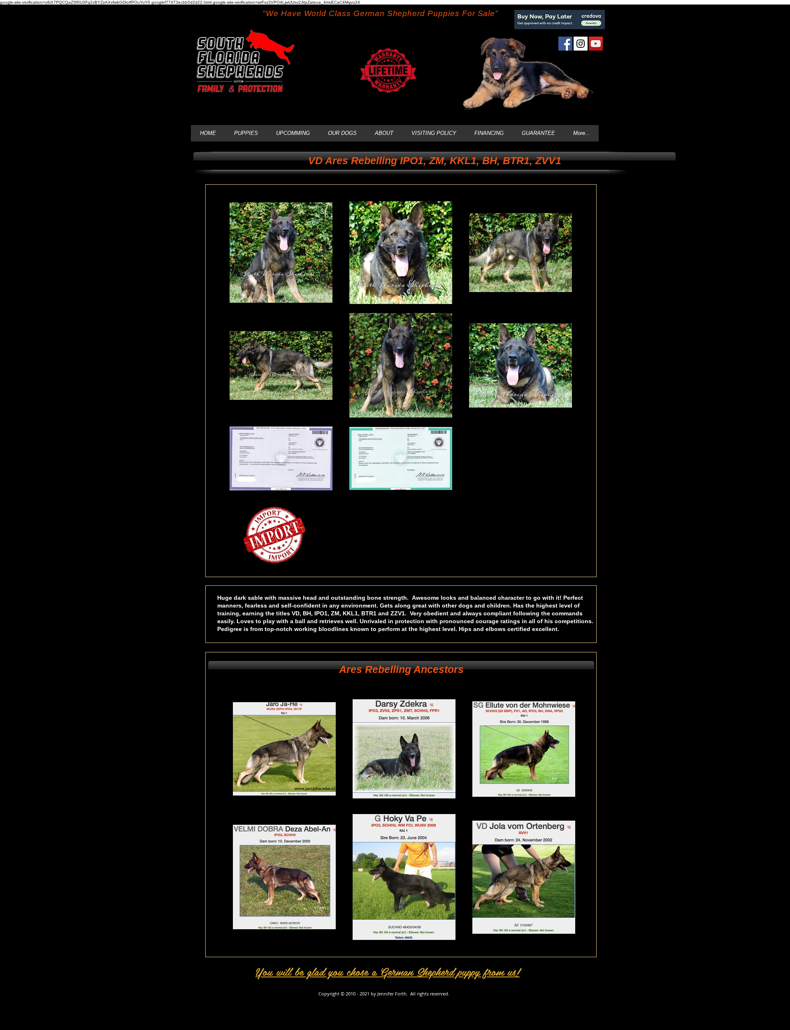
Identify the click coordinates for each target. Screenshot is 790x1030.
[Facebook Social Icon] (565, 44)
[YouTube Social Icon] (596, 44)
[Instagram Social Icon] (581, 44)
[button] (434, 160)
